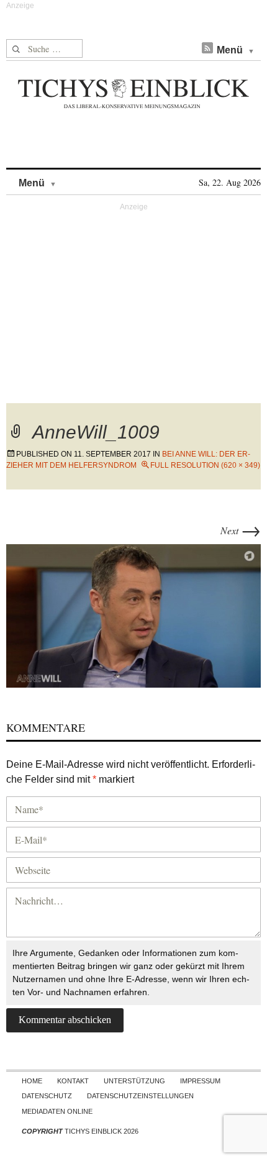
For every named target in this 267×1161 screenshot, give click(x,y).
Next (240, 530)
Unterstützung (134, 1081)
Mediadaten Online (57, 1111)
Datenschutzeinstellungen (140, 1096)
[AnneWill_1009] (133, 614)
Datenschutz (47, 1096)
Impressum (200, 1081)
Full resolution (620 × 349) (205, 465)
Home (32, 1081)
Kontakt (73, 1081)
